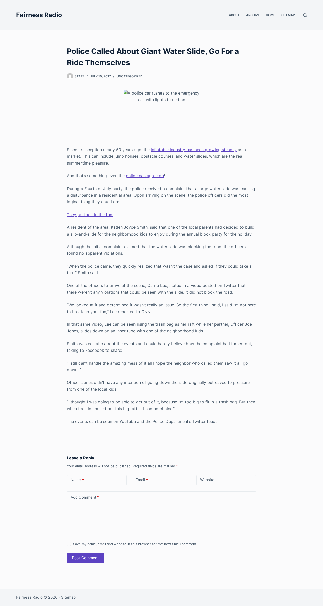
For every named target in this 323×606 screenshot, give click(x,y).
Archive (253, 15)
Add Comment (85, 497)
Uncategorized (130, 76)
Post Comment (85, 557)
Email (142, 479)
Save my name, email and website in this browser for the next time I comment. (135, 544)
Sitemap (288, 15)
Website (207, 479)
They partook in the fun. (90, 214)
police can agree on (145, 175)
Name (77, 479)
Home (270, 15)
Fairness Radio (39, 15)
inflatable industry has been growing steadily (194, 149)
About (234, 15)
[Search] (305, 15)
